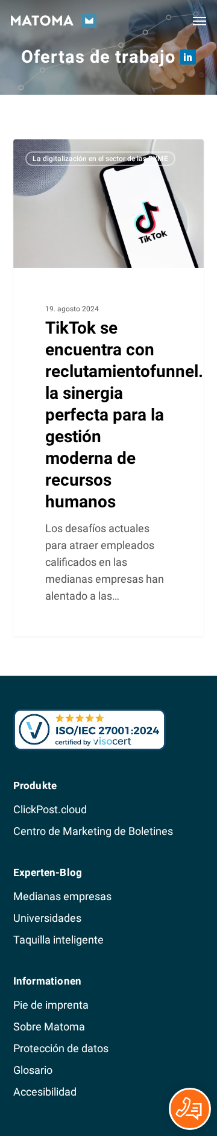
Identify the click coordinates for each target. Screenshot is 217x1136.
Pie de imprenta (51, 1004)
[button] (199, 20)
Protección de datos (60, 1048)
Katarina (52, 152)
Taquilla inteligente (58, 939)
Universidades (47, 918)
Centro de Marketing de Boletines (93, 831)
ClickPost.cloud (50, 809)
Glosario (32, 1070)
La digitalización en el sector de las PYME (100, 158)
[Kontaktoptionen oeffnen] (190, 1109)
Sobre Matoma (49, 1026)
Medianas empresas (62, 896)
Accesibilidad (45, 1091)
